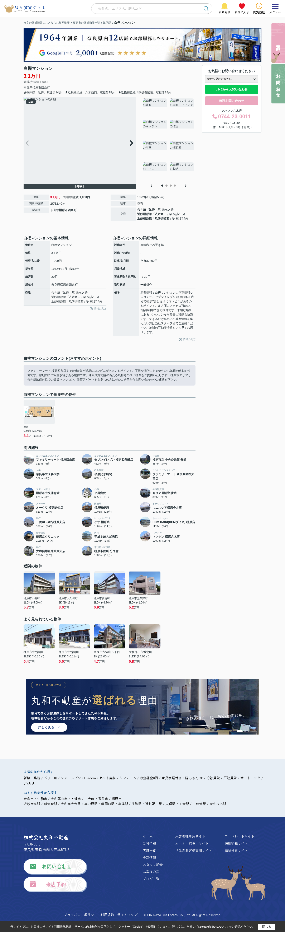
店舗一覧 (149, 850)
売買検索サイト (236, 850)
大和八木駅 (217, 803)
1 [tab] (162, 186)
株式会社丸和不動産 (46, 837)
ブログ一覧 (151, 878)
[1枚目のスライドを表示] (240, 731)
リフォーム (128, 777)
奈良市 (29, 798)
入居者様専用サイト (190, 836)
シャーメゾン (71, 777)
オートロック (250, 777)
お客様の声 (151, 871)
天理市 (76, 798)
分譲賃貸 (213, 777)
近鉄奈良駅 (32, 803)
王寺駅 (184, 803)
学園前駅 (108, 803)
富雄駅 (123, 803)
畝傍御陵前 (162, 218)
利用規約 (107, 914)
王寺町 (89, 798)
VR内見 (29, 783)
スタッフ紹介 (153, 864)
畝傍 (152, 209)
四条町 (45, 87)
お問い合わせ (57, 866)
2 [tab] (166, 186)
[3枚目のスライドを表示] (248, 731)
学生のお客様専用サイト (193, 850)
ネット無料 (107, 777)
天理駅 (170, 803)
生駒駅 (137, 803)
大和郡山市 (59, 798)
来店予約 (56, 884)
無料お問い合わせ (231, 100)
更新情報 (149, 857)
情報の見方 (100, 308)
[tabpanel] (168, 139)
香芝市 (103, 798)
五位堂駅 (199, 803)
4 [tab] (175, 186)
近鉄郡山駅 (153, 803)
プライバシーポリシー (80, 914)
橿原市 (36, 87)
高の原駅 (91, 803)
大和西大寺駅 (71, 803)
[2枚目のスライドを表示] (245, 731)
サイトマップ (127, 914)
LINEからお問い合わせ (232, 89)
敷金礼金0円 (149, 777)
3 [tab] (171, 186)
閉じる (266, 926)
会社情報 (149, 843)
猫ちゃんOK (194, 777)
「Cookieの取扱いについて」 (212, 926)
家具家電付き (172, 777)
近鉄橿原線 (144, 214)
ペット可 (50, 777)
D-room (90, 777)
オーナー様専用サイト (192, 843)
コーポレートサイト (239, 836)
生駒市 (42, 798)
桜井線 (141, 209)
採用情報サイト (236, 843)
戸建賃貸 (230, 777)
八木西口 (160, 214)
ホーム (148, 836)
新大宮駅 (50, 803)
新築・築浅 (32, 777)
